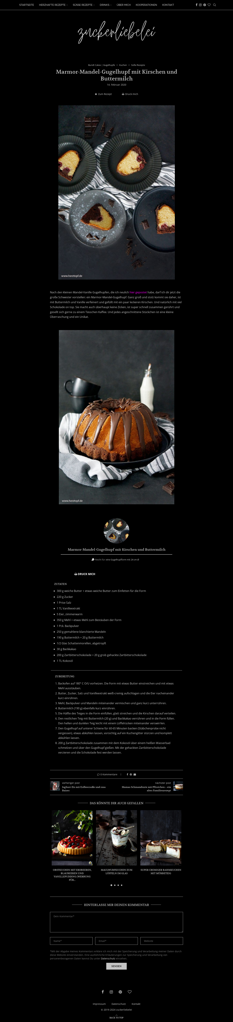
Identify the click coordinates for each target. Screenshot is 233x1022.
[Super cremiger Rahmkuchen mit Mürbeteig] (160, 837)
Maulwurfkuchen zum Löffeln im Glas (116, 871)
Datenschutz (108, 958)
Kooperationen (146, 4)
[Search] (214, 5)
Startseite (26, 4)
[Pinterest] (204, 5)
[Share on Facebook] (127, 774)
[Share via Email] (135, 774)
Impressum (99, 1003)
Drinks (104, 4)
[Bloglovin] (209, 5)
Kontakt (168, 4)
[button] (56, 850)
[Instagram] (200, 5)
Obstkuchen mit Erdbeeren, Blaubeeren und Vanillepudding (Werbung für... (72, 874)
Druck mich (131, 94)
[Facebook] (196, 5)
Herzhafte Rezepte (52, 4)
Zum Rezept (105, 94)
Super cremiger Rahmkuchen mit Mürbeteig (161, 871)
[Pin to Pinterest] (131, 774)
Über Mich (124, 4)
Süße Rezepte (82, 4)
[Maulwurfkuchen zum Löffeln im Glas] (116, 837)
